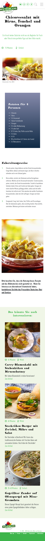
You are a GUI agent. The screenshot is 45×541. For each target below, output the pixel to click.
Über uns (12, 533)
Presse (18, 533)
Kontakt (25, 533)
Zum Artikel (9, 378)
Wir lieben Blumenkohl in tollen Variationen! (20, 376)
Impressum (32, 533)
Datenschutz (40, 533)
